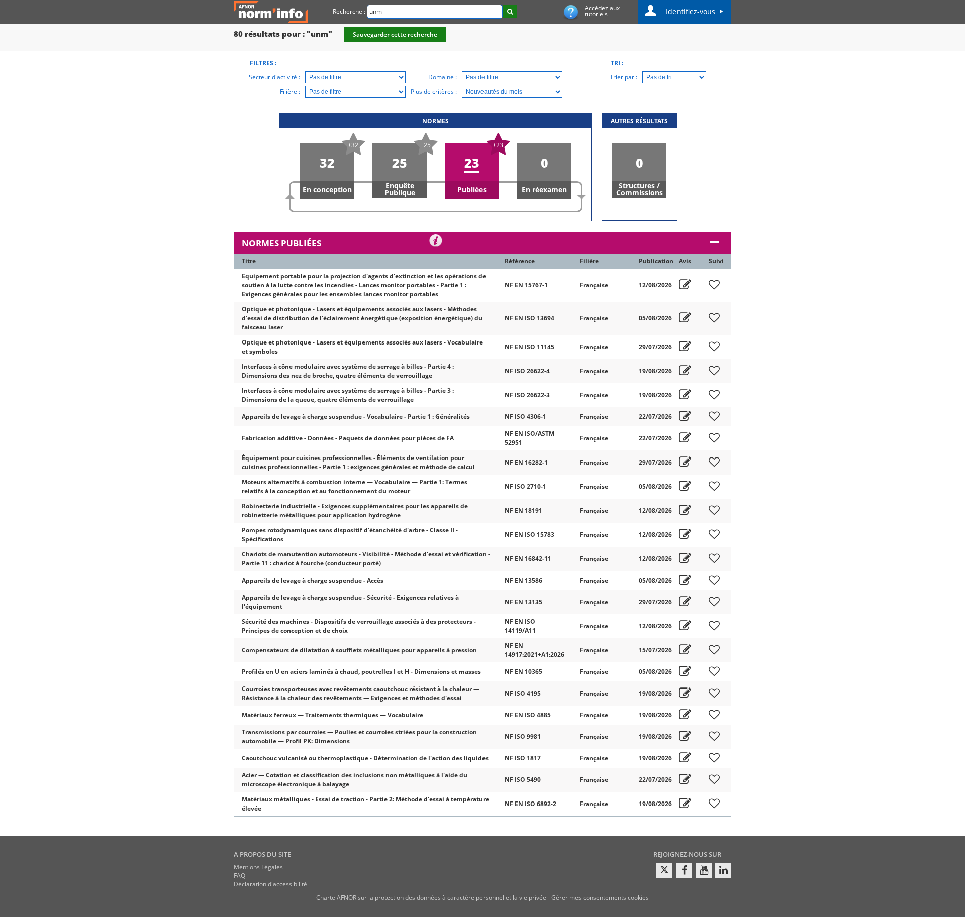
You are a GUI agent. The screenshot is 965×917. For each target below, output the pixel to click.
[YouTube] (704, 870)
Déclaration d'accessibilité (270, 884)
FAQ (239, 875)
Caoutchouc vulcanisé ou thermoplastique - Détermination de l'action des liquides (365, 758)
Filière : (290, 91)
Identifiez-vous (690, 11)
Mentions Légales (258, 867)
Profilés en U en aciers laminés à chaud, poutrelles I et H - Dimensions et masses (361, 671)
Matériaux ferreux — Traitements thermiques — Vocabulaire (332, 715)
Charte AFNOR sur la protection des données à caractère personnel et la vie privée (431, 897)
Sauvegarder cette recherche (395, 34)
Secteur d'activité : (274, 77)
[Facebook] (684, 870)
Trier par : (623, 77)
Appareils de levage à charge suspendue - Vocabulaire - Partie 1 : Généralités (356, 416)
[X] (664, 870)
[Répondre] (685, 285)
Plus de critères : (434, 91)
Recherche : (349, 11)
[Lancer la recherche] (510, 11)
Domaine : (442, 77)
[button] (327, 171)
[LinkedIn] (723, 870)
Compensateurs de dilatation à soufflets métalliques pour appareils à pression (359, 650)
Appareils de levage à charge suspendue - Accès (312, 580)
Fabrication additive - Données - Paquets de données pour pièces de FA (348, 438)
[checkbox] (714, 285)
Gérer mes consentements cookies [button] (600, 897)
